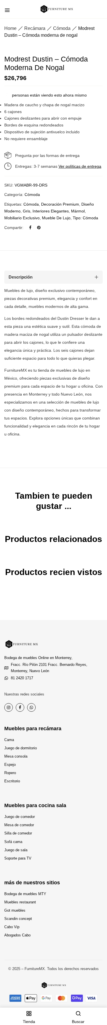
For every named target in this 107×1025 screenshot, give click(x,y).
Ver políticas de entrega (79, 166)
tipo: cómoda (85, 218)
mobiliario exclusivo (22, 218)
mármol (78, 211)
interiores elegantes (51, 211)
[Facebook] (30, 227)
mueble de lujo (56, 218)
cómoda (31, 204)
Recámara (34, 28)
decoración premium (60, 204)
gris (26, 211)
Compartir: (13, 227)
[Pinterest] (39, 227)
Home (10, 28)
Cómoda (61, 28)
